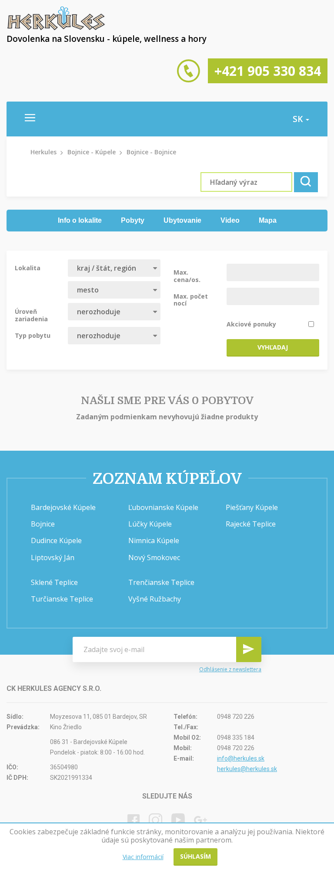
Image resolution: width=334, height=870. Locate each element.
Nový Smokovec (154, 557)
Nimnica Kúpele (153, 540)
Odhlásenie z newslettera (230, 669)
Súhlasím (195, 856)
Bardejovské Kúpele (63, 507)
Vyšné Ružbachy (154, 599)
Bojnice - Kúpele (91, 152)
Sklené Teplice (54, 582)
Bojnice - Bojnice (151, 152)
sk (299, 119)
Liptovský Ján (52, 557)
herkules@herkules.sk (247, 768)
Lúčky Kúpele (150, 524)
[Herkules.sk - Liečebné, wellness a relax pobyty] (56, 28)
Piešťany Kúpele (252, 507)
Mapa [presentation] (268, 220)
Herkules (43, 152)
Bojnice (43, 524)
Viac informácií (143, 857)
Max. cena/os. (187, 275)
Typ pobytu (32, 335)
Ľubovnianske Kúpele (163, 507)
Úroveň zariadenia (31, 314)
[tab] (79, 220)
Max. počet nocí (191, 299)
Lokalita (27, 268)
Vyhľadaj (272, 347)
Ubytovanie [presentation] (182, 220)
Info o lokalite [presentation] (80, 220)
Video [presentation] (230, 220)
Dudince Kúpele (56, 540)
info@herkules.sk (240, 758)
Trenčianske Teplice (161, 582)
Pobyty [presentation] (132, 220)
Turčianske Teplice (62, 599)
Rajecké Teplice (251, 524)
